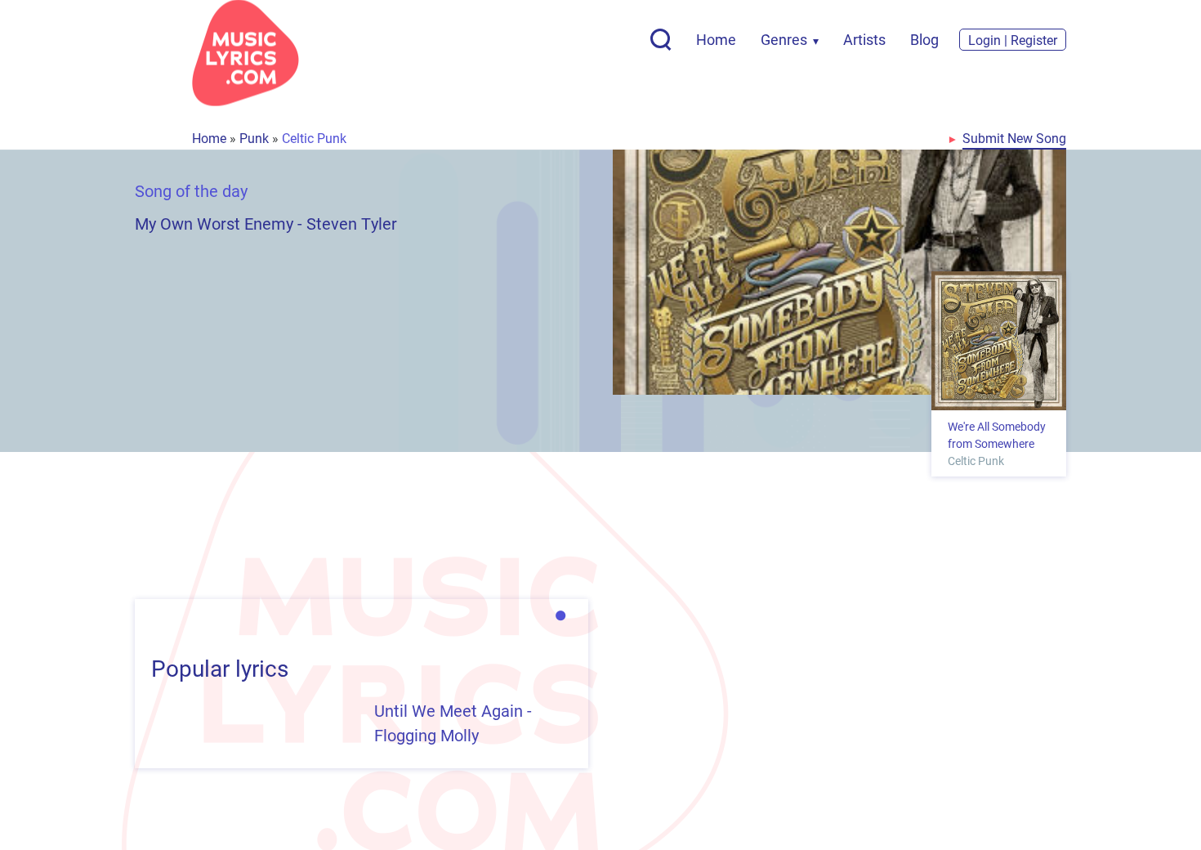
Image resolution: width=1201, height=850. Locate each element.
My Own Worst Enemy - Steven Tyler (266, 223)
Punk (254, 137)
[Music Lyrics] (245, 53)
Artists (864, 39)
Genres (784, 39)
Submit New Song (1014, 137)
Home (716, 39)
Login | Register (1012, 39)
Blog (924, 39)
